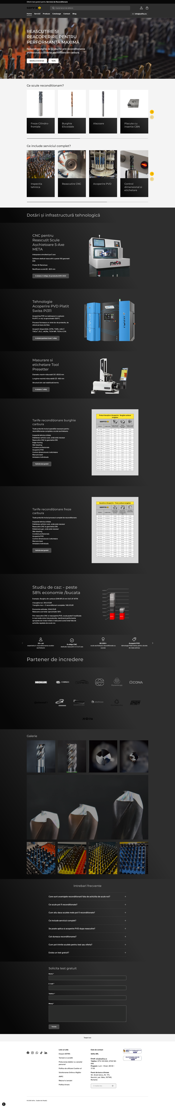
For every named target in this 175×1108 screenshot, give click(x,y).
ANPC (61, 1076)
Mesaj (51, 1003)
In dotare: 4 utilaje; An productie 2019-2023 (50, 276)
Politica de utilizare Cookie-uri (70, 1068)
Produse (46, 14)
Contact (66, 14)
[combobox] (90, 8)
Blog (74, 14)
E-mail (51, 984)
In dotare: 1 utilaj (41, 389)
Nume (51, 974)
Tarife (54, 61)
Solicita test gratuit (41, 464)
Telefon (51, 993)
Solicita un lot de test (37, 61)
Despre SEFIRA (64, 1054)
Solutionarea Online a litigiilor (70, 1072)
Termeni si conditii (66, 1058)
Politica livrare (64, 1085)
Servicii (37, 14)
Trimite (54, 1027)
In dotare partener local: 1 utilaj (46, 338)
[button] (147, 8)
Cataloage (56, 14)
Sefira (33, 1100)
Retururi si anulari (65, 1081)
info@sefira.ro (101, 1059)
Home (29, 14)
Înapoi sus (87, 1037)
